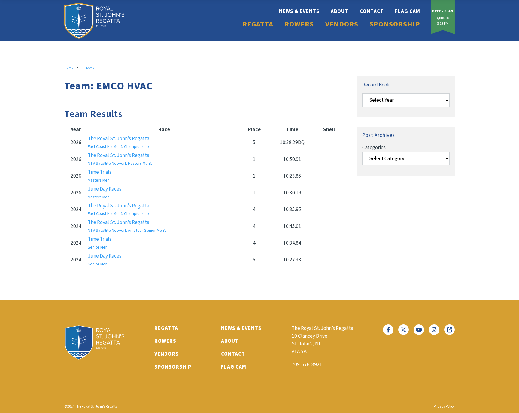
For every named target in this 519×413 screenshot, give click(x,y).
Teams (89, 68)
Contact (372, 11)
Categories (374, 147)
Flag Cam (407, 11)
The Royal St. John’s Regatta (118, 142)
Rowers (299, 24)
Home (68, 68)
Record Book (376, 85)
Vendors (341, 24)
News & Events (299, 11)
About (339, 11)
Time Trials (99, 175)
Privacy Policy (444, 406)
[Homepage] (94, 20)
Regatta (257, 24)
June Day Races (104, 192)
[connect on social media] (388, 329)
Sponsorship (394, 24)
